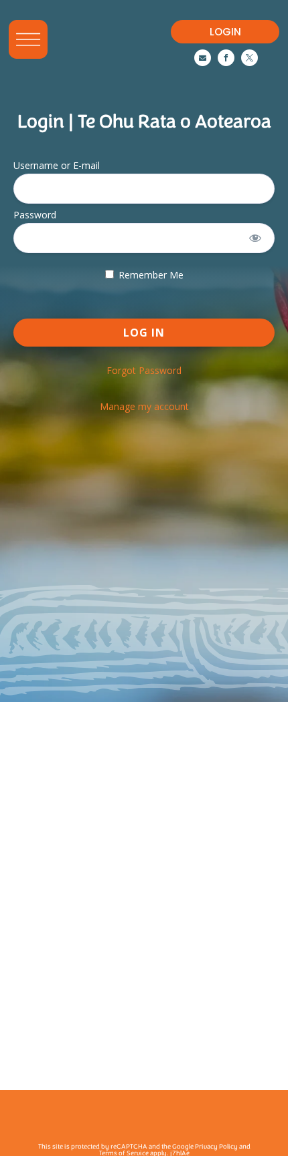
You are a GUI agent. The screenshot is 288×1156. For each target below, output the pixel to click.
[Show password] (255, 238)
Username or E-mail (56, 165)
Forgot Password (144, 370)
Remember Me (150, 274)
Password (34, 214)
